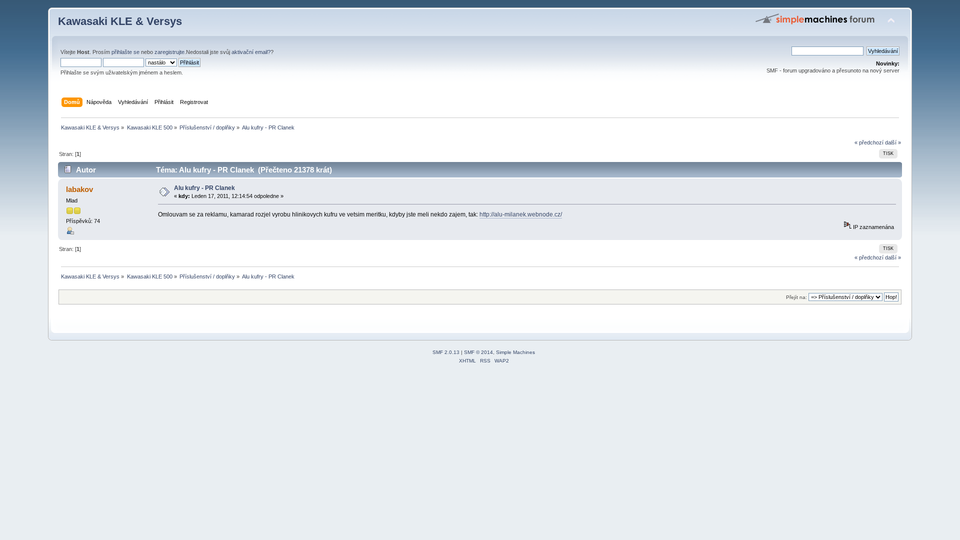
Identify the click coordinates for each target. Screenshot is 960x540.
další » (893, 143)
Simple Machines (515, 352)
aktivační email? (251, 52)
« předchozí (869, 143)
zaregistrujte (169, 52)
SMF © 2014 (478, 352)
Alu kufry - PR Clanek (204, 188)
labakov (79, 189)
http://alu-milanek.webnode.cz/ (521, 214)
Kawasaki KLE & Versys (120, 21)
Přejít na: (796, 297)
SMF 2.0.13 (446, 352)
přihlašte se (126, 52)
